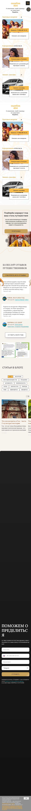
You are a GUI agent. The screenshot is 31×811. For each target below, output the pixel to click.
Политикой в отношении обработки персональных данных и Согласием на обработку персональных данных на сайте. (12, 807)
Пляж (4, 389)
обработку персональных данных (14, 681)
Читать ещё (7, 291)
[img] (21, 17)
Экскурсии (18, 376)
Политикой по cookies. (8, 803)
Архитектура (14, 386)
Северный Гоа (14, 389)
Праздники (24, 380)
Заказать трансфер (9, 75)
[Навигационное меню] (28, 3)
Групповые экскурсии (9, 17)
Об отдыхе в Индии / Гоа (10, 380)
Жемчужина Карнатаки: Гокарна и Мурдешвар (18, 325)
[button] (19, 30)
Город (5, 386)
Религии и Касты (20, 383)
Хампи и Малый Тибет (22, 300)
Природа (24, 386)
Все (10, 376)
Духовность (8, 383)
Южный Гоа (24, 389)
